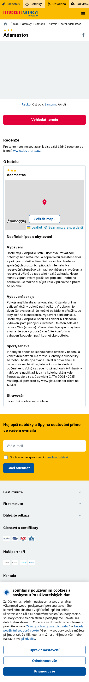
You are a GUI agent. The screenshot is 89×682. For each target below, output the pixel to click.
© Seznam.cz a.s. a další (63, 227)
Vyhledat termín (44, 119)
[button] (44, 202)
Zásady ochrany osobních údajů (48, 626)
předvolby (28, 639)
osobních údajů (57, 457)
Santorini (50, 104)
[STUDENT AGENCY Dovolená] (19, 14)
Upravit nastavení (44, 650)
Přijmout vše (44, 671)
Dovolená (59, 4)
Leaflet (36, 227)
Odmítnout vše (44, 660)
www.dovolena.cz (27, 151)
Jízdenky (13, 4)
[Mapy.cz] (16, 221)
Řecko (26, 104)
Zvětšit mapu (44, 219)
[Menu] (83, 13)
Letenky (36, 4)
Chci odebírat (18, 468)
